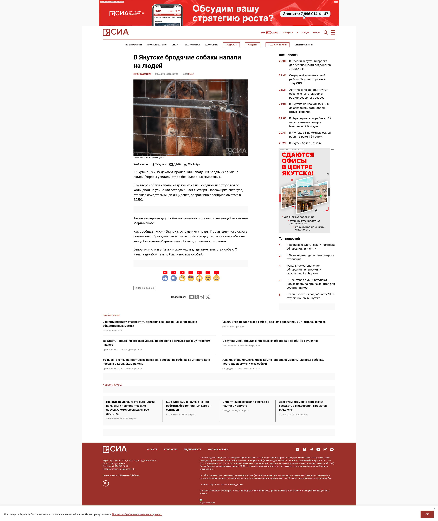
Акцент (252, 44)
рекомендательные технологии (238, 475)
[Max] (331, 449)
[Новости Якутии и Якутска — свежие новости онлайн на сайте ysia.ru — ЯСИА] (116, 32)
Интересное (112, 418)
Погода (226, 410)
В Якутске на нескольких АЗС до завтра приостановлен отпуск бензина (309, 107)
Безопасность (229, 345)
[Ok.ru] (197, 297)
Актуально (171, 414)
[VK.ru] (191, 297)
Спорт (176, 44)
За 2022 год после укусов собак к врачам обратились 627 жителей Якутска (274, 321)
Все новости (133, 44)
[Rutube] (325, 449)
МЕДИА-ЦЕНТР (192, 449)
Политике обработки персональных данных (137, 514)
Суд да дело (228, 368)
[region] (219, 513)
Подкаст (231, 44)
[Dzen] (175, 164)
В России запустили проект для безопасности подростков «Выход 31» (310, 65)
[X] (207, 297)
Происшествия (156, 44)
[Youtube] (318, 449)
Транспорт (284, 414)
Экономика (192, 44)
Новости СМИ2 (112, 384)
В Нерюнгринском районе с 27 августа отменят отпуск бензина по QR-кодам (310, 122)
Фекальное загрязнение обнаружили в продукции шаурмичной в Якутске (304, 269)
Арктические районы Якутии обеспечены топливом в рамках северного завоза (308, 93)
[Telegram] (202, 297)
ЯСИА (191, 74)
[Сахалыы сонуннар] (269, 32)
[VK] (297, 449)
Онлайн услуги (218, 449)
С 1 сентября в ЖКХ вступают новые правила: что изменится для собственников (311, 283)
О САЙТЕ (152, 449)
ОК (427, 514)
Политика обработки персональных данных (221, 484)
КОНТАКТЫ (170, 449)
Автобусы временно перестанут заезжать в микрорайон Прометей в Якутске (303, 405)
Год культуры (277, 44)
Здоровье (211, 44)
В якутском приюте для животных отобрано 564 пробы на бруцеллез (270, 340)
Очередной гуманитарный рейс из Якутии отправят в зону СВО (307, 79)
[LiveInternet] (220, 501)
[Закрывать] (434, 508)
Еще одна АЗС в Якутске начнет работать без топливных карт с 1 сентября (189, 405)
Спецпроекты (304, 44)
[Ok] (304, 449)
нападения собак (144, 288)
